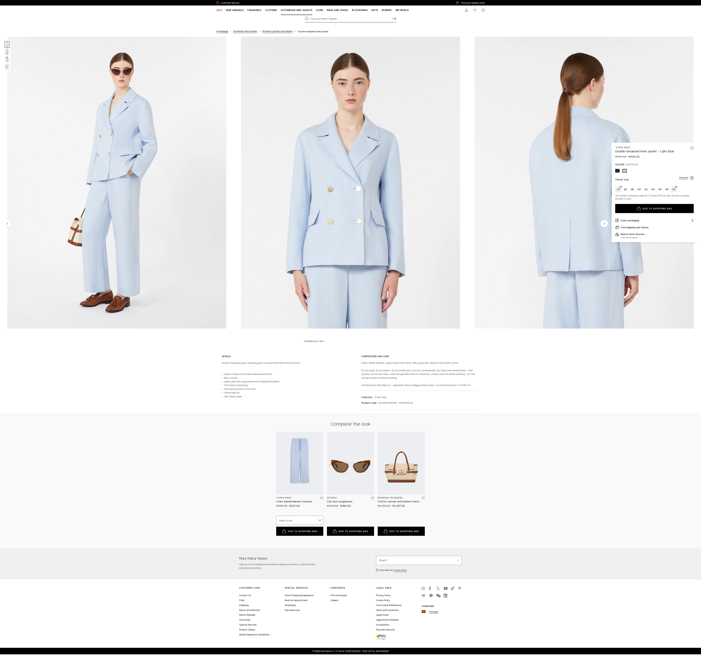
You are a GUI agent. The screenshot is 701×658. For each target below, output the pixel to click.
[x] (438, 588)
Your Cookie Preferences (388, 605)
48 (667, 189)
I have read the (393, 570)
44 (653, 189)
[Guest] (466, 10)
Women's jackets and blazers (277, 31)
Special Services (247, 624)
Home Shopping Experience (299, 595)
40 (639, 189)
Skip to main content (13, 2)
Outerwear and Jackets (245, 31)
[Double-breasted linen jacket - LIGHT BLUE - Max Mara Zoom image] (117, 183)
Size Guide (244, 619)
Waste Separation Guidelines (254, 634)
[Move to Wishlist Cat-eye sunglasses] (372, 498)
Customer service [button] (246, 3)
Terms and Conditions (387, 610)
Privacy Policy (400, 570)
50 (674, 189)
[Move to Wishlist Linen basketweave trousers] (321, 498)
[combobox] (299, 520)
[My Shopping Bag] (483, 10)
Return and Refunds (249, 610)
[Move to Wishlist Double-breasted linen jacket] (692, 148)
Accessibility (382, 624)
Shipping (244, 605)
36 (625, 189)
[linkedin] (445, 595)
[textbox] (299, 520)
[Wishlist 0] (474, 10)
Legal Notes (382, 614)
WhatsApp (290, 605)
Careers (334, 600)
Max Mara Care (292, 610)
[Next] (604, 223)
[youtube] (445, 588)
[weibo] (423, 595)
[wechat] (438, 595)
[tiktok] (453, 588)
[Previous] (7, 223)
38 (632, 189)
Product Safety (247, 629)
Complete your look (313, 341)
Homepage (222, 31)
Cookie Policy (383, 600)
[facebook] (431, 588)
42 (646, 189)
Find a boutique (338, 595)
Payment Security (385, 629)
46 (660, 189)
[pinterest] (460, 588)
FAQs (241, 600)
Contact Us (245, 595)
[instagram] (423, 588)
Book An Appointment (296, 600)
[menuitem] (219, 10)
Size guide (683, 177)
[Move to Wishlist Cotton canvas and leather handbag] (423, 498)
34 (618, 189)
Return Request (247, 614)
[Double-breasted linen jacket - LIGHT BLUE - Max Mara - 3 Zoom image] (584, 183)
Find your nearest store (473, 2)
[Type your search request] (394, 18)
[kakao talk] (431, 595)
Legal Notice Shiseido (387, 619)
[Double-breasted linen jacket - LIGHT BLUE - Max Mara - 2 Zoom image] (350, 183)
